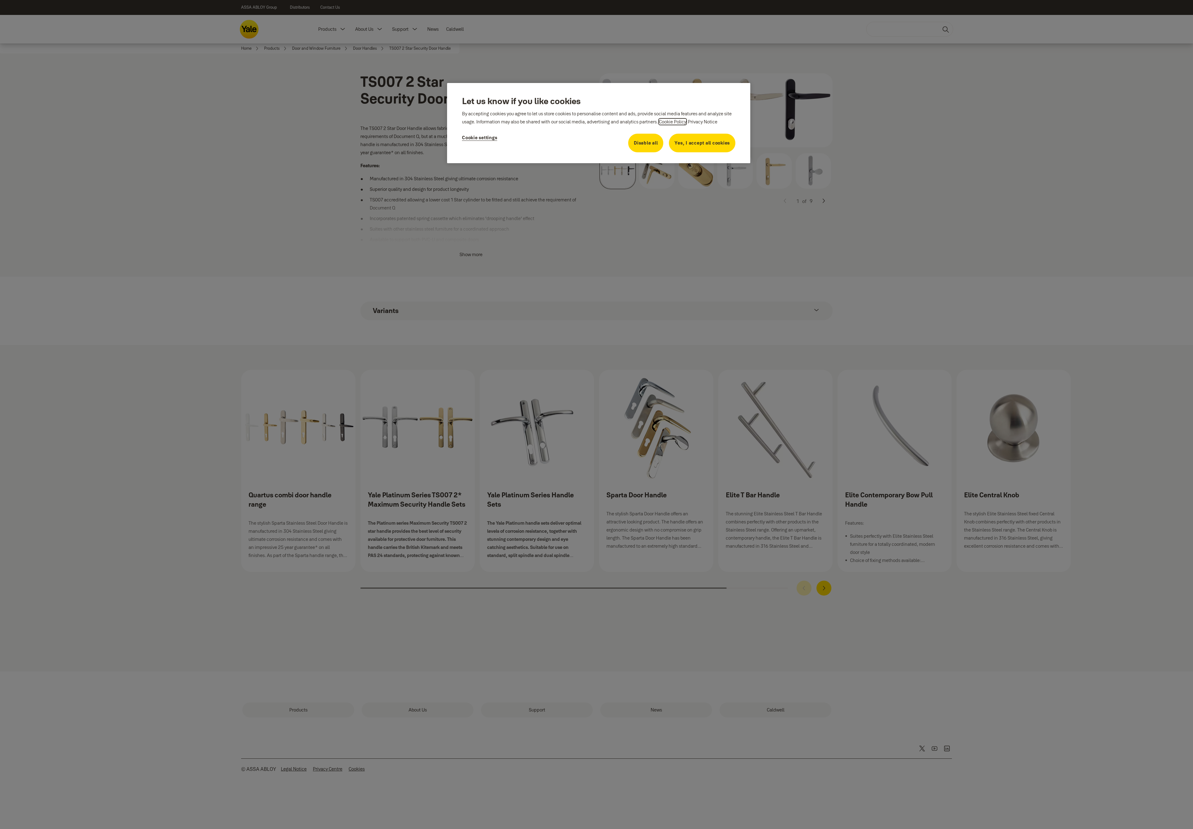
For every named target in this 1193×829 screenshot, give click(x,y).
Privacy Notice (702, 122)
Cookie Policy (672, 122)
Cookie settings (479, 137)
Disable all (646, 143)
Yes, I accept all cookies (702, 143)
